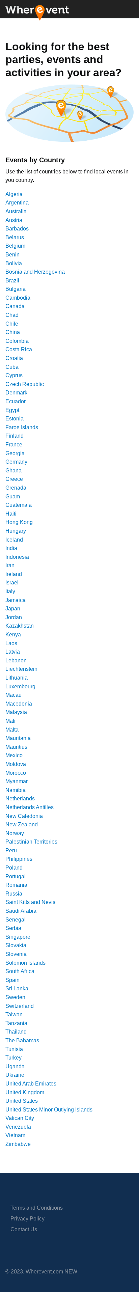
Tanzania (16, 1023)
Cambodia (17, 298)
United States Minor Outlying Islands (48, 1109)
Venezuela (18, 1127)
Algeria (14, 194)
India (11, 548)
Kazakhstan (19, 626)
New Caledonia (24, 816)
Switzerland (19, 1006)
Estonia (14, 418)
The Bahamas (22, 1040)
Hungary (15, 531)
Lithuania (16, 678)
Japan (12, 608)
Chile (11, 324)
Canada (15, 306)
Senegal (15, 920)
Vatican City (19, 1118)
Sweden (15, 997)
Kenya (13, 634)
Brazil (12, 280)
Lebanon (16, 660)
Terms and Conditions (36, 1208)
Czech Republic (24, 384)
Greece (14, 479)
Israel (12, 582)
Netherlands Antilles (29, 807)
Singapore (17, 937)
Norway (14, 833)
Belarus (14, 237)
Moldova (15, 764)
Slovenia (16, 954)
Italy (10, 591)
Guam (12, 496)
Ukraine (14, 1075)
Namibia (15, 790)
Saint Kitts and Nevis (30, 902)
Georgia (15, 453)
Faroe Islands (21, 427)
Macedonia (18, 704)
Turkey (13, 1058)
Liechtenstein (21, 669)
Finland (14, 436)
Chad (12, 315)
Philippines (18, 859)
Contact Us (23, 1229)
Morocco (15, 773)
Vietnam (15, 1135)
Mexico (14, 755)
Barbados (17, 228)
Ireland (13, 574)
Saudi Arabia (20, 911)
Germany (16, 462)
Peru (11, 850)
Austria (13, 220)
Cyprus (14, 375)
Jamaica (15, 600)
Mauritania (18, 738)
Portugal (15, 876)
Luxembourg (20, 686)
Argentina (17, 202)
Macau (13, 695)
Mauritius (16, 747)
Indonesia (17, 557)
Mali (10, 721)
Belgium (15, 246)
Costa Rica (18, 349)
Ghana (13, 470)
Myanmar (16, 781)
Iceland (14, 540)
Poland (14, 868)
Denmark (16, 392)
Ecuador (15, 401)
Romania (16, 885)
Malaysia (16, 712)
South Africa (19, 971)
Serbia (13, 928)
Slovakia (15, 945)
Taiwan (14, 1014)
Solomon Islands (25, 963)
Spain (12, 980)
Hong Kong (19, 522)
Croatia (14, 358)
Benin (12, 254)
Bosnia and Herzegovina (35, 272)
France (13, 444)
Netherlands (20, 798)
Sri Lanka (16, 988)
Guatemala (18, 505)
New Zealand (21, 824)
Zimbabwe (18, 1144)
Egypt (12, 410)
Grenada (15, 488)
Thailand (16, 1032)
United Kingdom (24, 1092)
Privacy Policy (27, 1218)
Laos (11, 643)
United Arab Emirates (30, 1084)
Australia (16, 211)
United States (21, 1101)
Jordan (13, 617)
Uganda (15, 1066)
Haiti (11, 514)
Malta (12, 730)
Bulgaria (15, 289)
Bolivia (13, 263)
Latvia (12, 652)
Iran (10, 565)
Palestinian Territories (31, 842)
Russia (13, 894)
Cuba (12, 367)
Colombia (17, 341)
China (12, 332)
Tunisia (14, 1049)
